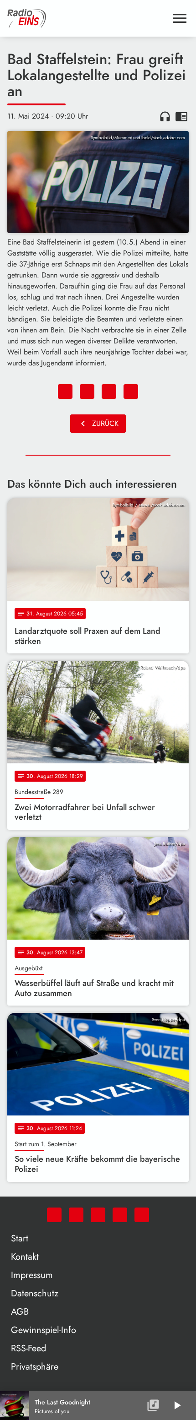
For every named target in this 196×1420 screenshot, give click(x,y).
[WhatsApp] (54, 1215)
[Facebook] (76, 1215)
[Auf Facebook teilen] (65, 391)
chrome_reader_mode (181, 116)
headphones (165, 116)
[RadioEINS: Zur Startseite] (87, 18)
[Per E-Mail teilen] (131, 391)
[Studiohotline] (141, 1215)
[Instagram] (98, 1215)
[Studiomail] (120, 1215)
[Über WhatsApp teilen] (109, 391)
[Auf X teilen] (87, 391)
